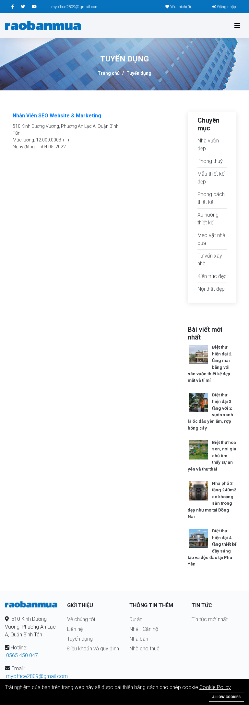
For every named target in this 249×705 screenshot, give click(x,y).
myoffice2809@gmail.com (75, 6)
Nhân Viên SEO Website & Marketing (57, 116)
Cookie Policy (215, 687)
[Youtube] (37, 6)
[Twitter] (26, 6)
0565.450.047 (22, 655)
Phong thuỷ (210, 161)
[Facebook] (16, 6)
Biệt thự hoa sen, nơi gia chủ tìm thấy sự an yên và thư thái (212, 456)
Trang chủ (109, 73)
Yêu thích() (180, 7)
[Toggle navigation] (237, 25)
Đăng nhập (226, 7)
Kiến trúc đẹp (212, 276)
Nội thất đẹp (211, 289)
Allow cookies (226, 697)
